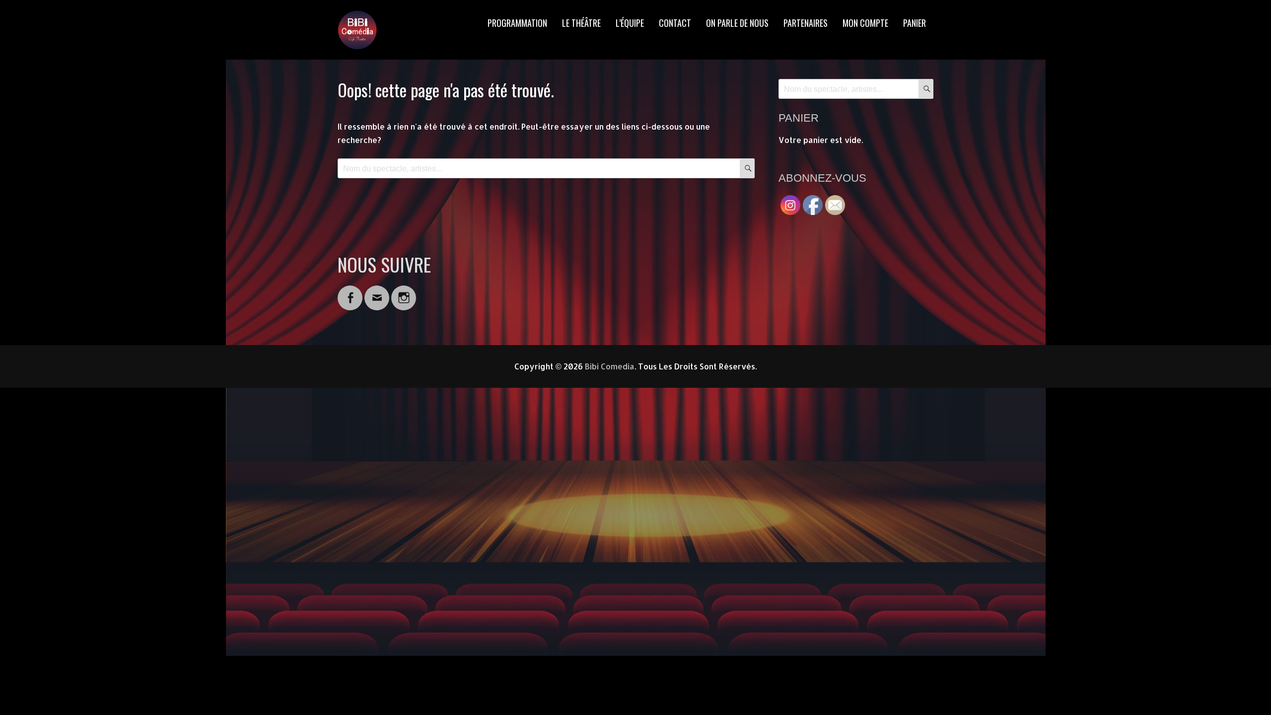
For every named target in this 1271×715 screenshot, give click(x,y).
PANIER (914, 22)
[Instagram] (403, 291)
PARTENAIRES (805, 22)
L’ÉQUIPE (630, 22)
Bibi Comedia (610, 366)
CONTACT (675, 22)
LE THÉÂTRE (581, 22)
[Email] (376, 291)
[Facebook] (350, 291)
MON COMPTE (865, 22)
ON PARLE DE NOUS (737, 22)
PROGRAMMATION (517, 22)
